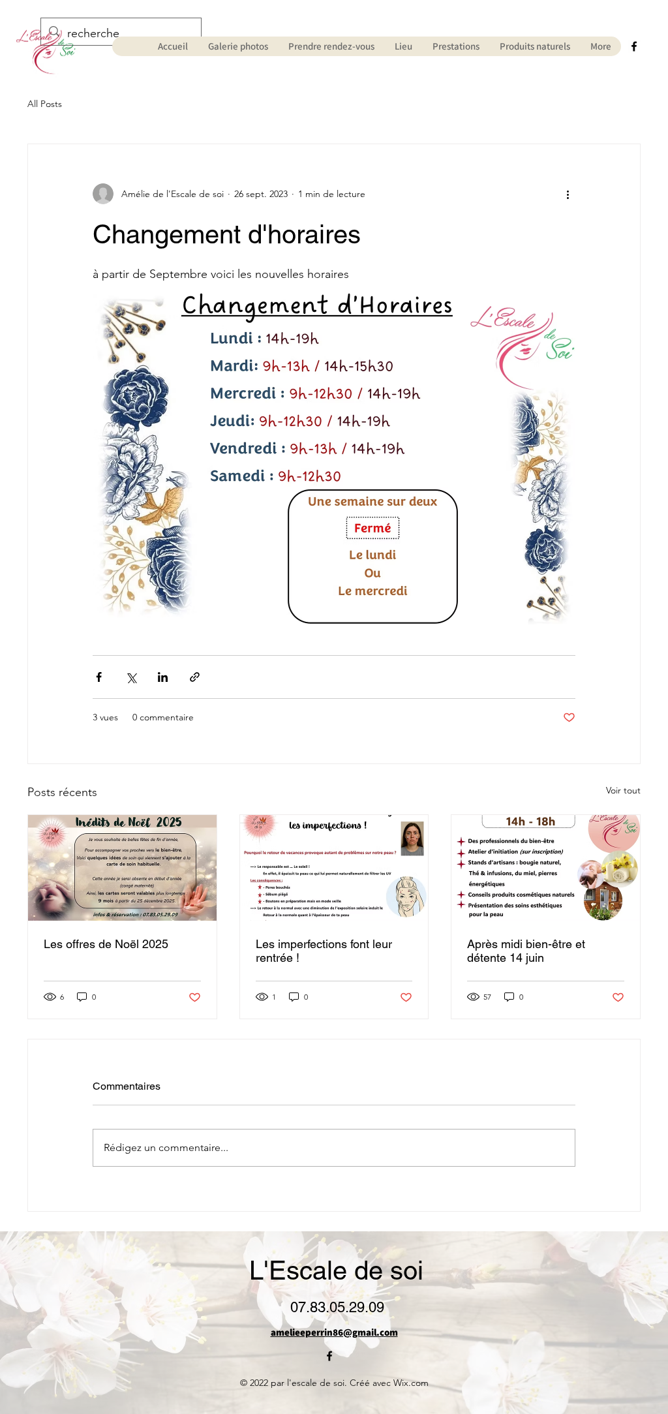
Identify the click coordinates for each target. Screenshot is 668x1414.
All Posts (44, 104)
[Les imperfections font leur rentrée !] (334, 868)
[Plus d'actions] (567, 194)
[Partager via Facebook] (99, 677)
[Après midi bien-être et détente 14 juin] (545, 868)
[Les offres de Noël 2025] (122, 868)
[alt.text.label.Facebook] (634, 46)
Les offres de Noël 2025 (106, 944)
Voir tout (623, 790)
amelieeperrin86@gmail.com (334, 1332)
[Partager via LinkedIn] (163, 677)
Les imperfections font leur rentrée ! (324, 950)
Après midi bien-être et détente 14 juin (526, 950)
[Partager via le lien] (195, 677)
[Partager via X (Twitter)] (131, 677)
